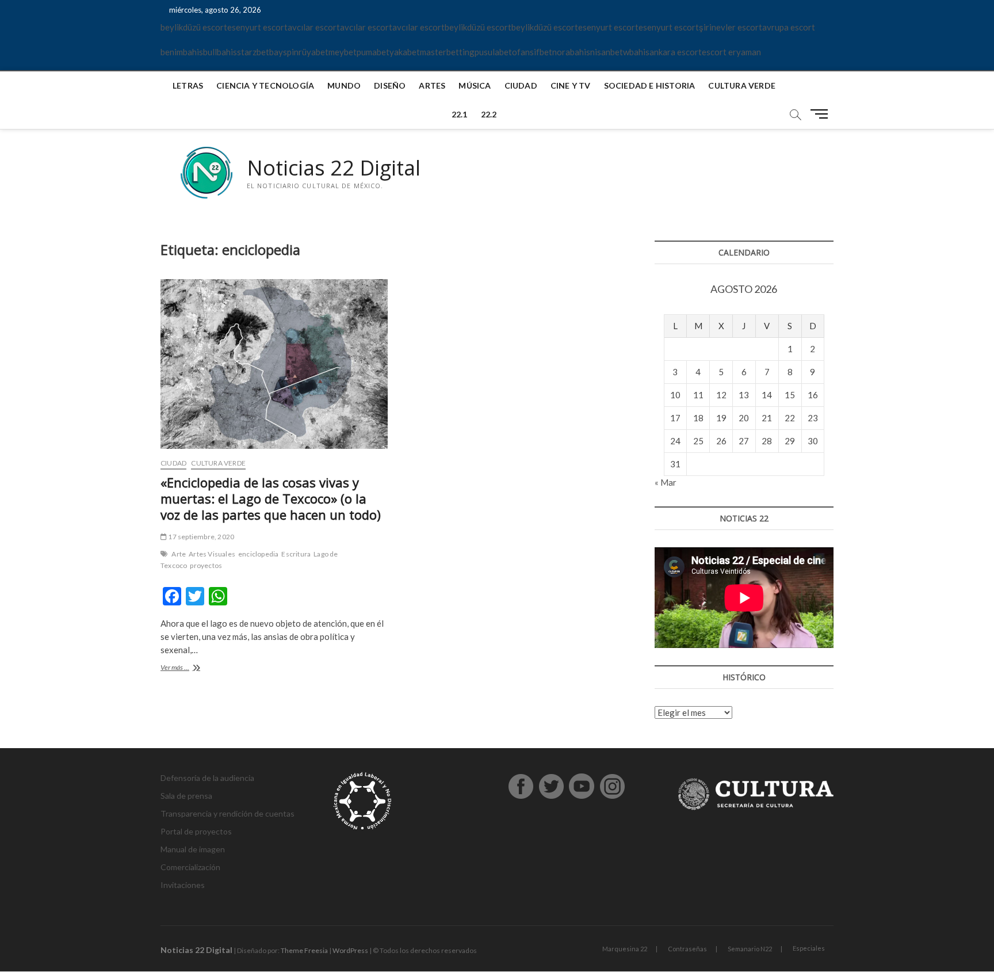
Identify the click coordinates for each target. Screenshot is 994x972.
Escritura (296, 554)
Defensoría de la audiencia (207, 778)
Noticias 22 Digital (333, 168)
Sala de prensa (186, 796)
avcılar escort (314, 27)
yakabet (404, 52)
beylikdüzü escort (193, 27)
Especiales (809, 948)
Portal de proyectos (196, 831)
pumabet (373, 52)
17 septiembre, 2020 (200, 536)
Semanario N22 (750, 948)
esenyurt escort (257, 27)
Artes (432, 85)
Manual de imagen (192, 849)
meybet (342, 52)
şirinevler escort (730, 27)
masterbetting (447, 52)
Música (474, 85)
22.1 (460, 114)
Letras (188, 85)
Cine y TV (570, 85)
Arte (178, 554)
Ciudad (520, 85)
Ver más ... (193, 668)
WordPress (350, 950)
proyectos (206, 565)
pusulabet (493, 52)
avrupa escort (788, 27)
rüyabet (313, 52)
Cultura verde (741, 85)
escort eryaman (731, 52)
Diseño (390, 85)
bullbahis (220, 52)
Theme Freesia (304, 950)
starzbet (253, 52)
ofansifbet (532, 52)
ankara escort (675, 52)
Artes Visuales (212, 554)
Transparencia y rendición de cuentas (227, 813)
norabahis (571, 52)
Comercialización (190, 867)
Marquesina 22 (624, 948)
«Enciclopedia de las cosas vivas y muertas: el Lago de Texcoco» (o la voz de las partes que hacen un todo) (270, 498)
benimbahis (181, 52)
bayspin (284, 52)
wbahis (636, 52)
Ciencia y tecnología (265, 85)
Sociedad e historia (649, 85)
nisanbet (606, 52)
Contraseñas (687, 948)
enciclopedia (258, 554)
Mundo (344, 85)
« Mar (665, 482)
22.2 (489, 114)
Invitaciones (182, 885)
